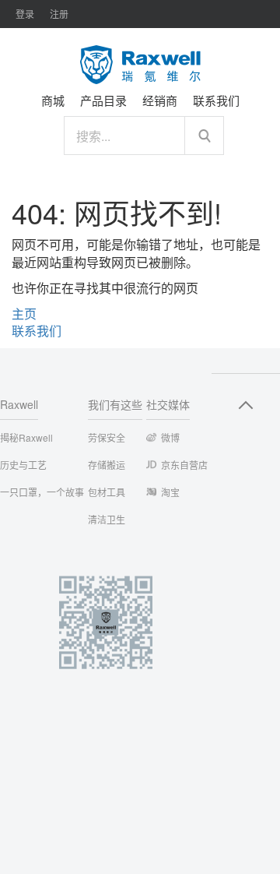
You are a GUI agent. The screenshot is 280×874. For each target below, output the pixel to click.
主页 (24, 313)
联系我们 (36, 331)
